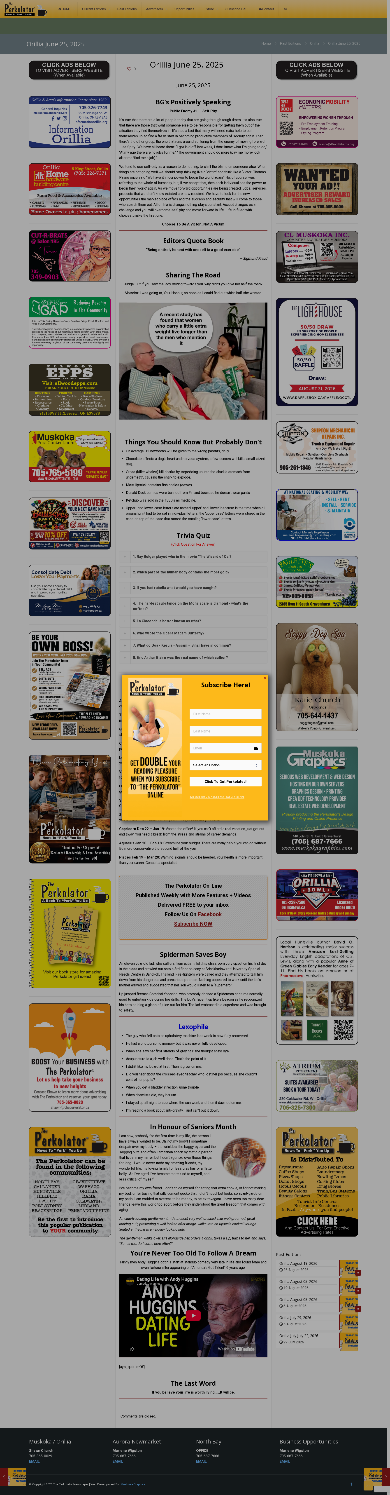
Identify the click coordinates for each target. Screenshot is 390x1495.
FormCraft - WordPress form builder (217, 797)
